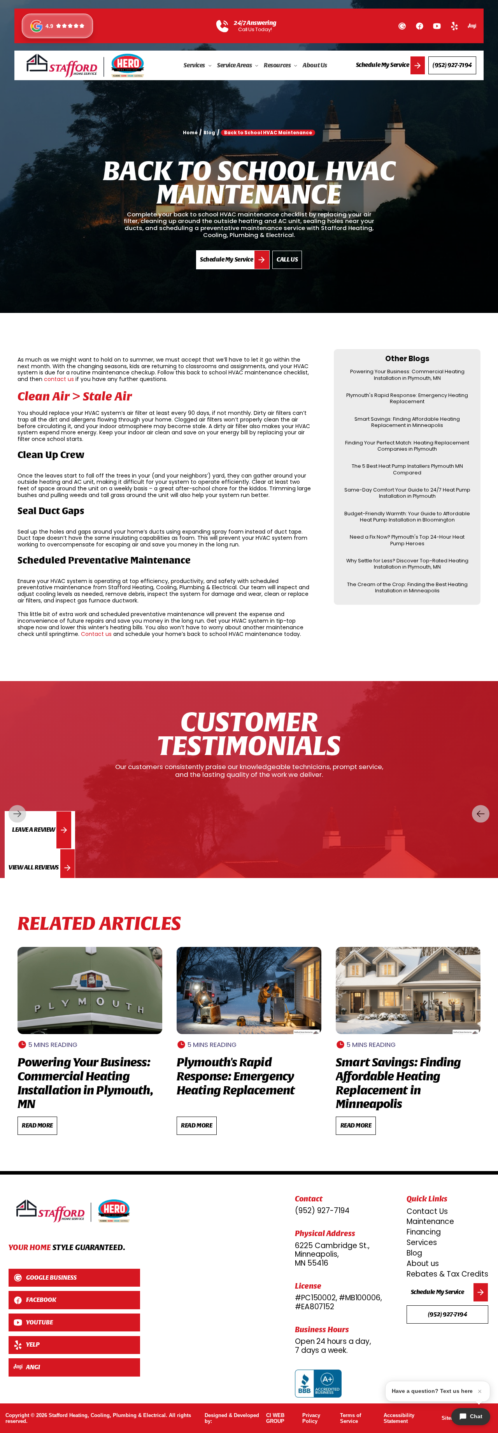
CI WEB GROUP (275, 1418)
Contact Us (427, 1211)
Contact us (96, 634)
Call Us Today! (255, 29)
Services (422, 1242)
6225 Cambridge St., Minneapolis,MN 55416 (332, 1255)
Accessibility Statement (399, 1418)
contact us (59, 379)
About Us (315, 65)
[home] (85, 65)
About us (423, 1263)
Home (190, 132)
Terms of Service (350, 1418)
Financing (424, 1232)
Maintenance (430, 1221)
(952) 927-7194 (322, 1210)
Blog (414, 1253)
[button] (198, 65)
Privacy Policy (311, 1418)
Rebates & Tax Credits (447, 1274)
